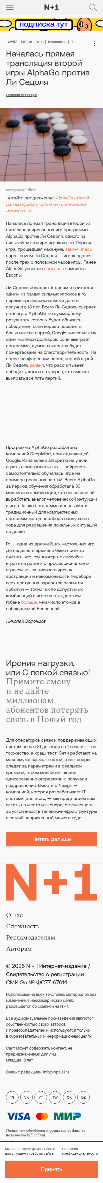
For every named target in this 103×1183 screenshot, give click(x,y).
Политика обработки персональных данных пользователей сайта (45, 1133)
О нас (14, 915)
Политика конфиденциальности (80, 1151)
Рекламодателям (30, 938)
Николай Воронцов (21, 95)
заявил (37, 365)
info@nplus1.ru (56, 1072)
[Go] (10, 7)
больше (29, 602)
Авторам (19, 949)
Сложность (22, 926)
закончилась (78, 249)
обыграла (54, 268)
